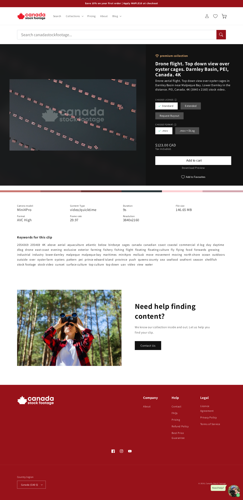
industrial (23, 255)
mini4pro (125, 255)
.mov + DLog (187, 130)
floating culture (158, 250)
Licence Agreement (207, 408)
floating (140, 250)
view (140, 264)
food (189, 250)
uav (123, 264)
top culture (96, 264)
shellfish (211, 260)
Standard (167, 106)
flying (180, 250)
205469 (35, 245)
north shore (192, 255)
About (147, 406)
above (51, 245)
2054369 (22, 245)
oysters (60, 260)
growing (213, 250)
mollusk (138, 255)
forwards (200, 250)
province (121, 260)
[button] (74, 16)
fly (172, 250)
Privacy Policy (208, 417)
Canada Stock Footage (216, 483)
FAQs (175, 413)
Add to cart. (193, 160)
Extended (190, 106)
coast (162, 245)
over (32, 260)
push (132, 260)
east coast (42, 250)
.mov (165, 130)
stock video (46, 264)
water (149, 264)
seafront (185, 260)
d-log (200, 245)
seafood (172, 260)
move (149, 255)
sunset (60, 264)
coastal (172, 245)
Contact (176, 406)
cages (126, 245)
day (208, 245)
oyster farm (45, 260)
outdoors (218, 255)
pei (81, 260)
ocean (206, 255)
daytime (218, 245)
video (131, 264)
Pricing (176, 419)
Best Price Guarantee (178, 435)
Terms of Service (210, 424)
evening (56, 250)
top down (112, 264)
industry (38, 255)
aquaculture (75, 245)
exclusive (70, 250)
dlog (20, 250)
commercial (187, 245)
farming (96, 250)
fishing (119, 250)
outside (22, 260)
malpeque (73, 255)
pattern (71, 260)
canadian (150, 245)
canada (137, 245)
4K (44, 245)
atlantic (91, 245)
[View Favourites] (215, 16)
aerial (61, 245)
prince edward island (99, 260)
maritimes (110, 255)
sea (162, 260)
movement (162, 255)
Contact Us (147, 345)
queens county (148, 260)
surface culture (76, 264)
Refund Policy (180, 426)
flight (129, 250)
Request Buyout (169, 115)
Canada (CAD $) (29, 484)
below (102, 245)
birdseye (114, 245)
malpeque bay (91, 255)
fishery (108, 250)
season (198, 260)
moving (177, 255)
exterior (83, 250)
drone (29, 250)
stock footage (26, 264)
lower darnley (55, 255)
